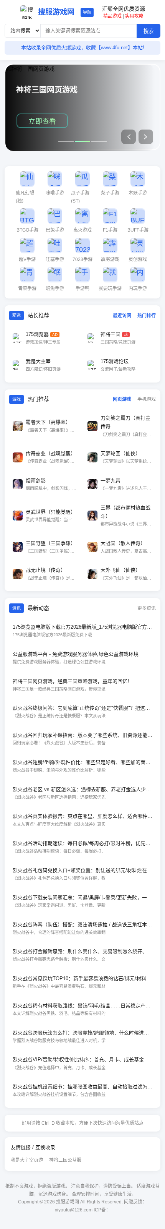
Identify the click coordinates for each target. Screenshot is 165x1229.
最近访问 (122, 315)
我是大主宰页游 (27, 1160)
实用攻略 (134, 16)
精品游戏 (112, 16)
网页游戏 (122, 399)
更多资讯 (146, 608)
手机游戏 (146, 399)
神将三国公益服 (65, 1160)
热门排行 (146, 315)
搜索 (148, 31)
